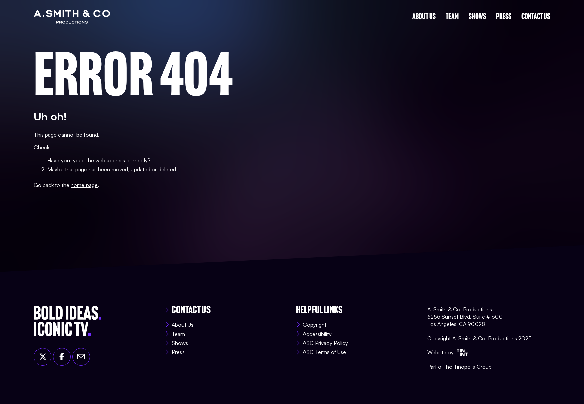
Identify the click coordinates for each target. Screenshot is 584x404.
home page (84, 185)
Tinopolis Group (473, 366)
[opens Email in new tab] (81, 357)
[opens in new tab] (462, 352)
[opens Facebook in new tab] (62, 357)
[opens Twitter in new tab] (42, 357)
